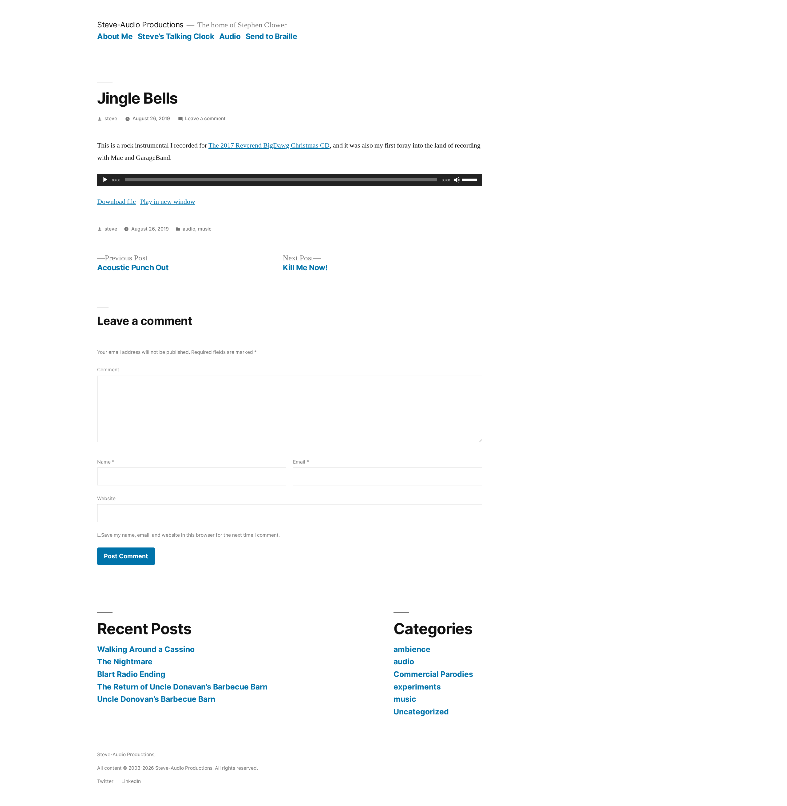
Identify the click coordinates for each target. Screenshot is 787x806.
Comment (108, 370)
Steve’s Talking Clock (176, 36)
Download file (116, 201)
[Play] (105, 180)
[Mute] (457, 180)
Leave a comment (205, 118)
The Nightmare (124, 661)
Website (106, 498)
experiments (417, 686)
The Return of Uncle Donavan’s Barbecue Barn (182, 686)
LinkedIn (131, 781)
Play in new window (167, 201)
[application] (289, 180)
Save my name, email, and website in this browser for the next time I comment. (190, 535)
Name (105, 462)
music (205, 229)
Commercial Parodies (433, 674)
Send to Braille (271, 36)
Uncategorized (421, 711)
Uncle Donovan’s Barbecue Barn (156, 699)
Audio (230, 36)
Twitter (105, 781)
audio (189, 229)
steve (111, 118)
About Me (114, 36)
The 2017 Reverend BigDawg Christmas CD (269, 145)
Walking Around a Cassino (146, 649)
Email (301, 462)
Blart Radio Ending (131, 674)
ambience (412, 649)
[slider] (470, 179)
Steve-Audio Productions (140, 24)
